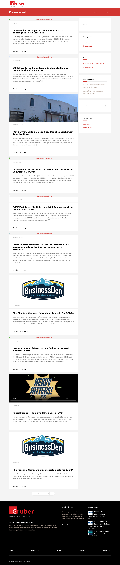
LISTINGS (82, 551)
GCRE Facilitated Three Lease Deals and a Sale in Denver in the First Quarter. (40, 69)
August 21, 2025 (17, 162)
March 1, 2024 (16, 405)
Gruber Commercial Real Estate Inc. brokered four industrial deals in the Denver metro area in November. (41, 247)
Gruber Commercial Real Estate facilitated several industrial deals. (41, 349)
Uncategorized (87, 46)
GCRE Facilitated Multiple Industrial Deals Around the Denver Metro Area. (43, 208)
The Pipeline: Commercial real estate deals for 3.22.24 (43, 313)
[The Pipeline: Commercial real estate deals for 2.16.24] (43, 446)
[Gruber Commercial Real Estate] (17, 4)
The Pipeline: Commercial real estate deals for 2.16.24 (43, 470)
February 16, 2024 (17, 462)
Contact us (66, 525)
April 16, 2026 (16, 60)
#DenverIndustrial (88, 63)
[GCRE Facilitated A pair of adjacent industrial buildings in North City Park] (43, 19)
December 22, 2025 (18, 124)
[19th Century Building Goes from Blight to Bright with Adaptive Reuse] (43, 108)
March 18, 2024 (17, 341)
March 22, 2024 (17, 305)
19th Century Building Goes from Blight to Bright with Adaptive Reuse (43, 133)
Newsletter (86, 43)
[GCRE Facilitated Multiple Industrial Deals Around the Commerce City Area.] (43, 158)
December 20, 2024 (18, 237)
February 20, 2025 (17, 199)
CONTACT (107, 551)
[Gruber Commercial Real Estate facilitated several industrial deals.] (43, 337)
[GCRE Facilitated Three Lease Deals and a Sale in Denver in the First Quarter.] (43, 57)
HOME (11, 551)
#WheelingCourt (99, 63)
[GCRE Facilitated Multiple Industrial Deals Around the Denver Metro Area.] (43, 196)
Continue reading (19, 51)
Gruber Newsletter (88, 67)
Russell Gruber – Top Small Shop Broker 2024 (38, 413)
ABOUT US (35, 551)
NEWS (59, 551)
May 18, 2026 (16, 23)
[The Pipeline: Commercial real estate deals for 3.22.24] (43, 289)
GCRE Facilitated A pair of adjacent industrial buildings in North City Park (38, 31)
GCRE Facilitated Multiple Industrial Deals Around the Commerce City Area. (43, 170)
